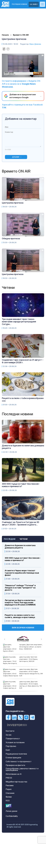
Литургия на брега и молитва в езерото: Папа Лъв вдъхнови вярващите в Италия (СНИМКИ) (20, 602)
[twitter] (20, 717)
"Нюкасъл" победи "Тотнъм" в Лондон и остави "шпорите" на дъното (20, 587)
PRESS (9, 778)
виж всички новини (23, 627)
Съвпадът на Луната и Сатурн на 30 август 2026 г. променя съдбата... (20, 523)
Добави (15, 157)
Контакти (10, 731)
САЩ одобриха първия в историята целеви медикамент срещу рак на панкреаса (30, 684)
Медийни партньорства (16, 781)
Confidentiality (12, 816)
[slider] (21, 75)
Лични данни (11, 811)
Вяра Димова (35, 44)
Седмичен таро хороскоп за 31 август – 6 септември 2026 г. (22, 361)
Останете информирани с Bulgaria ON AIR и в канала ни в (21, 84)
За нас (9, 735)
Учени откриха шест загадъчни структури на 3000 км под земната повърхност (30, 647)
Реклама (9, 785)
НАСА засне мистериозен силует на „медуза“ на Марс (29, 670)
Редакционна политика (16, 754)
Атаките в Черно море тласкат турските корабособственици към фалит (22, 572)
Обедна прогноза (11, 238)
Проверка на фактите (15, 765)
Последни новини (19, 4)
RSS (8, 800)
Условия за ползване (15, 742)
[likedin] (14, 717)
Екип (8, 750)
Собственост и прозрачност (18, 761)
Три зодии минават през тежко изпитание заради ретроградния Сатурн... (19, 321)
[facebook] (8, 717)
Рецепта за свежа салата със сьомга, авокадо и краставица (20, 616)
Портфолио (11, 746)
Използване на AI (14, 774)
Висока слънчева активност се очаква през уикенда (30, 658)
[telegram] (32, 717)
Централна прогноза (12, 203)
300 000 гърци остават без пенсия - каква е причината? (23, 559)
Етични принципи (13, 757)
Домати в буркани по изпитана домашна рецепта (20, 546)
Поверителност (13, 738)
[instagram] (26, 717)
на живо (34, 4)
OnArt (9, 805)
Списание (10, 793)
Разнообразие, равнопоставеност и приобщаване (22, 769)
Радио (9, 789)
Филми (9, 797)
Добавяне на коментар (21, 118)
